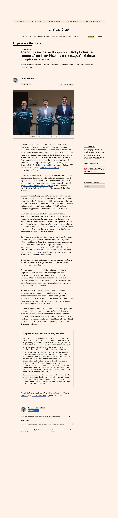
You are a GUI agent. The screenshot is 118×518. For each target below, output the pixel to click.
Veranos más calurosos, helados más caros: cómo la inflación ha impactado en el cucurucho (94, 157)
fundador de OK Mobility (43, 165)
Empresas (23, 424)
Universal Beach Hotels (49, 168)
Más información (25, 431)
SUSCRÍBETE (91, 36)
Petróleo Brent (52, 21)
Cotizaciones (47, 36)
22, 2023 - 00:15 (29, 80)
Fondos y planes (54, 36)
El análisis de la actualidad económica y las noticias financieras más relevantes (41, 416)
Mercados (35, 36)
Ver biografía (31, 410)
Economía (40, 36)
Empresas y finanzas (27, 36)
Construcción (76, 43)
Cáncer (50, 424)
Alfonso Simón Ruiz (27, 78)
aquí (54, 431)
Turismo (94, 43)
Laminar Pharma (43, 424)
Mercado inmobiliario (86, 43)
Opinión (69, 36)
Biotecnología (60, 424)
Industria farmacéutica (27, 49)
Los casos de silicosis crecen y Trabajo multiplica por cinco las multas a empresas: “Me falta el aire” (94, 151)
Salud (54, 424)
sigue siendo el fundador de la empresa (37, 186)
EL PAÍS (75, 36)
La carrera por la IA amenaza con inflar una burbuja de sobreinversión (94, 163)
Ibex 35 (18, 21)
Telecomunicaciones (62, 43)
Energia (70, 43)
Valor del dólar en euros (91, 21)
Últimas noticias (63, 36)
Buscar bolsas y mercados (92, 182)
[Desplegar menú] (14, 29)
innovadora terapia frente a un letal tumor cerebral (41, 147)
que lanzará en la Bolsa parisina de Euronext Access (42, 252)
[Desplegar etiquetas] (72, 424)
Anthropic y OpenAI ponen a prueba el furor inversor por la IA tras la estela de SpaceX (94, 170)
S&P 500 (34, 21)
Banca (55, 43)
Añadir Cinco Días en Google (66, 84)
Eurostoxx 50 (71, 21)
